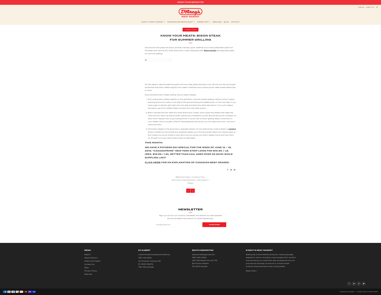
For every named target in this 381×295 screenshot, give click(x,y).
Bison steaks (210, 51)
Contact (235, 22)
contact (232, 129)
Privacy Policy (90, 271)
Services (217, 22)
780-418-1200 (145, 258)
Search (87, 254)
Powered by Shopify (347, 292)
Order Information (92, 261)
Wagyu (190, 183)
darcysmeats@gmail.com (203, 254)
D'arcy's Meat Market (152, 22)
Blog (226, 22)
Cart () (370, 7)
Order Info (203, 22)
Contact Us (89, 264)
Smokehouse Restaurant (180, 22)
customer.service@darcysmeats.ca (154, 254)
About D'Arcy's (91, 258)
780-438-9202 (199, 257)
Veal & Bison (202, 180)
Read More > (251, 271)
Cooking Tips (198, 177)
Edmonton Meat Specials (183, 180)
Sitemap (88, 274)
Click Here (153, 162)
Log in (361, 7)
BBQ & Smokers (183, 177)
